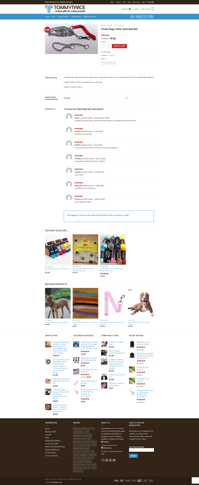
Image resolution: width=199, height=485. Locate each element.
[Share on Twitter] (106, 63)
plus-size (90, 458)
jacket (89, 445)
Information (136, 2)
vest (89, 468)
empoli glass (77, 435)
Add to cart (119, 46)
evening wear (87, 435)
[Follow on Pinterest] (152, 2)
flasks (84, 438)
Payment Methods (52, 450)
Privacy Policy (50, 453)
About (112, 2)
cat (93, 428)
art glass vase (78, 428)
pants (79, 458)
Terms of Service (51, 456)
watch (75, 471)
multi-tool (86, 451)
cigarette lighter (78, 432)
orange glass (83, 455)
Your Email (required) (136, 447)
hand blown (85, 442)
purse (75, 461)
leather (87, 448)
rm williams (87, 461)
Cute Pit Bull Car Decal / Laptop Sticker (139, 323)
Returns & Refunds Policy (55, 447)
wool (80, 471)
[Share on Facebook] (103, 63)
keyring (76, 448)
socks (80, 468)
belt (85, 428)
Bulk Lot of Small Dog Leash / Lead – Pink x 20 (112, 323)
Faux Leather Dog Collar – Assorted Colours (85, 323)
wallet (94, 468)
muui (92, 451)
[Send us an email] (151, 2)
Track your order (51, 444)
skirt (75, 468)
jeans (94, 445)
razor (80, 461)
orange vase (92, 455)
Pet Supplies (119, 25)
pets (84, 458)
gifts (89, 438)
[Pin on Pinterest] (114, 63)
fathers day (77, 438)
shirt (88, 464)
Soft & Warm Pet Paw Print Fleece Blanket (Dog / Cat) (111, 270)
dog (105, 58)
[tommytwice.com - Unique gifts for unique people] (71, 9)
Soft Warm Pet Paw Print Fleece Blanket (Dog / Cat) (83, 270)
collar (87, 432)
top (85, 468)
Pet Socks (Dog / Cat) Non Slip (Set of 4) (57, 270)
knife (81, 448)
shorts (94, 464)
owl (75, 458)
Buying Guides (63, 17)
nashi (75, 455)
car (89, 428)
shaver (83, 464)
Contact (118, 2)
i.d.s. (75, 445)
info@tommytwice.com (109, 445)
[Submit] (151, 16)
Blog (129, 2)
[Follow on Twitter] (149, 2)
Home (47, 17)
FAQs (143, 2)
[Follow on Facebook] (147, 2)
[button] (136, 9)
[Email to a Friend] (110, 63)
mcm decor (77, 451)
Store (124, 2)
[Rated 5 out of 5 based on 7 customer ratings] (127, 35)
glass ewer (77, 442)
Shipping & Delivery (52, 441)
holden (93, 442)
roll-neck (76, 464)
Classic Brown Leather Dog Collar (56, 322)
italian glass (81, 445)
